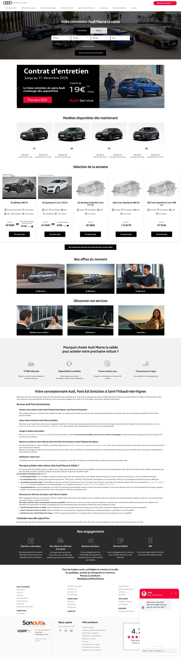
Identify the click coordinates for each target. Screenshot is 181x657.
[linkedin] (72, 631)
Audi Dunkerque (22, 601)
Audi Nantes (71, 604)
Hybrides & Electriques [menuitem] (48, 8)
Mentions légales (88, 627)
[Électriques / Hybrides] (41, 279)
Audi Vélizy (20, 613)
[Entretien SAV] (140, 279)
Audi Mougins (123, 604)
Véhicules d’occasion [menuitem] (28, 8)
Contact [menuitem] (133, 8)
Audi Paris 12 (72, 589)
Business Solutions (90, 546)
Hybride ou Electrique (31, 546)
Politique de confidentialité (91, 636)
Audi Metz (121, 595)
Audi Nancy (122, 592)
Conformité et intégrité (90, 633)
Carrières (85, 641)
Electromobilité (120, 546)
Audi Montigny (72, 595)
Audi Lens (20, 595)
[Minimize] (176, 593)
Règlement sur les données (91, 650)
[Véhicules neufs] (90, 279)
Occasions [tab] (82, 30)
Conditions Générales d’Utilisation (94, 630)
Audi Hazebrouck (22, 598)
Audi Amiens (21, 590)
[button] (18, 88)
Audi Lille (20, 592)
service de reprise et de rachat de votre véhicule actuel (87, 445)
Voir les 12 (118, 156)
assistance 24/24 (57, 426)
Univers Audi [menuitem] (103, 8)
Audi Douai (20, 604)
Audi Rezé (70, 601)
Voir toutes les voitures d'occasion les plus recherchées (90, 247)
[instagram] (66, 631)
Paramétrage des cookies (91, 647)
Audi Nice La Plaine (125, 601)
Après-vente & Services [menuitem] (86, 8)
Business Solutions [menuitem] (119, 8)
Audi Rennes (71, 607)
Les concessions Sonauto (90, 644)
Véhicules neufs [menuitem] (11, 8)
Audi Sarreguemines (125, 589)
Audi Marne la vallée (74, 586)
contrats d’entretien (43, 426)
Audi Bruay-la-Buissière (25, 607)
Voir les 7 (25, 156)
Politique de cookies (89, 639)
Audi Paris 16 (72, 592)
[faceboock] (61, 631)
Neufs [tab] (98, 30)
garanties (156, 424)
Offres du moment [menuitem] (67, 8)
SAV (150, 546)
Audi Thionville (123, 586)
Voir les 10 (155, 156)
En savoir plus (19, 234)
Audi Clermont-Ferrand (126, 611)
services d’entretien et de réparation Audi (36, 435)
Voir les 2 (100, 156)
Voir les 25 (43, 156)
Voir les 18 (63, 156)
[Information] (172, 593)
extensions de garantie (27, 426)
